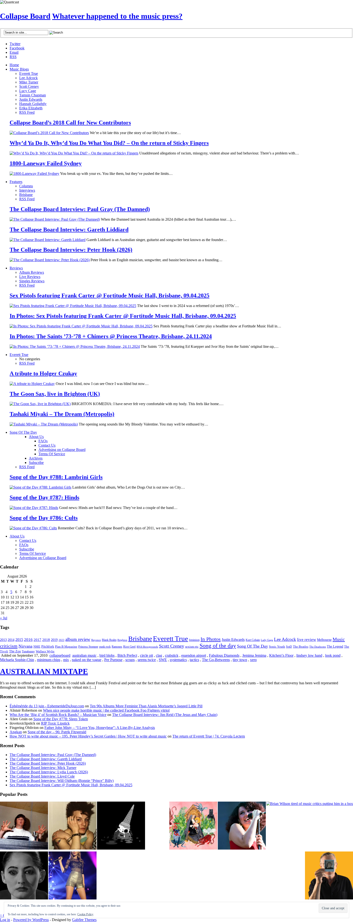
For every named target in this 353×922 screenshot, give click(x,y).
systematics (178, 660)
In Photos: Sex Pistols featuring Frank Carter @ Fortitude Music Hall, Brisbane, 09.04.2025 (123, 316)
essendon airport (193, 655)
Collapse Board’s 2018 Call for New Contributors (70, 122)
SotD (289, 646)
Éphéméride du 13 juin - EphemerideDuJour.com (47, 706)
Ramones (117, 646)
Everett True (28, 73)
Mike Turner (28, 82)
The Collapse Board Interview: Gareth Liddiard (69, 229)
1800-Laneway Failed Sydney (46, 163)
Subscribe (36, 463)
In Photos (211, 639)
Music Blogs (19, 69)
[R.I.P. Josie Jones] (24, 875)
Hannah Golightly (33, 104)
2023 (61, 639)
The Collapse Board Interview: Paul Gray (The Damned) (80, 209)
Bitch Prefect (127, 655)
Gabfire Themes (84, 920)
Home (14, 65)
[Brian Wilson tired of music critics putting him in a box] (309, 804)
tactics (194, 660)
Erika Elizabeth (31, 108)
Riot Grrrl (129, 646)
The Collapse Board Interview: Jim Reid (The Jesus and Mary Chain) (164, 715)
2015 (19, 640)
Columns (26, 186)
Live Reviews (29, 277)
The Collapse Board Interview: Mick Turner (43, 768)
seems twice (147, 660)
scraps (130, 660)
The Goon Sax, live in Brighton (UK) (55, 394)
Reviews (16, 268)
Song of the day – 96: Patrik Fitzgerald (57, 732)
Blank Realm (109, 640)
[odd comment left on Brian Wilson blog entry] (24, 826)
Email (14, 52)
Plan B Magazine (66, 646)
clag (159, 655)
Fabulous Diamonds (224, 655)
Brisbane (26, 195)
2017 (37, 640)
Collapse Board (25, 16)
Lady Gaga (267, 639)
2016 (28, 639)
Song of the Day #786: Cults (44, 518)
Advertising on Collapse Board (61, 450)
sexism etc (192, 646)
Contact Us (46, 445)
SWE (163, 660)
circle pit (146, 655)
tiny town (240, 660)
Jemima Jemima (254, 655)
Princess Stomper (88, 646)
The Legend (335, 646)
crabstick (171, 655)
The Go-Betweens (216, 660)
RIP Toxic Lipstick (55, 723)
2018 (46, 640)
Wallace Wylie (45, 651)
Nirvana (25, 646)
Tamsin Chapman (32, 95)
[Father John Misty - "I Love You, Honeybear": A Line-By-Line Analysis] (193, 826)
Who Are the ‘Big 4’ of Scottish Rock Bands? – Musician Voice (58, 715)
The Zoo (15, 651)
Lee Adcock (28, 78)
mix (66, 660)
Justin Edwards (30, 99)
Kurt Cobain (253, 640)
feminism (194, 640)
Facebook (17, 48)
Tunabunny (28, 651)
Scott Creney (29, 86)
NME (36, 646)
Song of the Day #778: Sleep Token (60, 719)
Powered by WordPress (31, 920)
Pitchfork (47, 646)
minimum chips (48, 660)
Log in (5, 920)
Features (16, 182)
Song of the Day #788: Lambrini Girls (56, 477)
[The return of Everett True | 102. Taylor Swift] (73, 875)
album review (77, 639)
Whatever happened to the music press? (117, 16)
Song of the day (218, 646)
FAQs (43, 441)
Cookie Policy (85, 914)
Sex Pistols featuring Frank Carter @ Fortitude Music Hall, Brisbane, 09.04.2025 (109, 295)
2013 (3, 640)
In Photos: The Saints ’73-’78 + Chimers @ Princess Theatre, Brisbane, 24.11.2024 (111, 336)
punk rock (105, 646)
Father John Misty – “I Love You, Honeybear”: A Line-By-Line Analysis (99, 728)
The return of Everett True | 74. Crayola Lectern (208, 736)
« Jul (3, 618)
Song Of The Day (23, 432)
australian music (84, 655)
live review (306, 639)
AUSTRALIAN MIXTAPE (44, 671)
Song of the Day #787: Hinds (44, 497)
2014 (11, 640)
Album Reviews (31, 272)
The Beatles (300, 646)
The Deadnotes (317, 646)
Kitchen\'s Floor (281, 655)
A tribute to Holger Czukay (43, 373)
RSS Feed (27, 112)
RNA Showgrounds (147, 646)
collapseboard (59, 655)
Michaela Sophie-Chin (17, 660)
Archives (36, 458)
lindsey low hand (309, 655)
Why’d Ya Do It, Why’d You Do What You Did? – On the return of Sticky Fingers (109, 143)
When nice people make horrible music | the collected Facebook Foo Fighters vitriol (106, 710)
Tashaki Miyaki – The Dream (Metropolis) (62, 414)
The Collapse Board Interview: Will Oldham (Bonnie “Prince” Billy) (62, 781)
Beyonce (96, 639)
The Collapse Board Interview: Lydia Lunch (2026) (49, 772)
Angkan (16, 732)
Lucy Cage (27, 91)
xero (253, 660)
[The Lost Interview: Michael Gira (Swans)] (329, 875)
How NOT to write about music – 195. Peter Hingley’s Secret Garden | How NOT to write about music (88, 736)
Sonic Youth (277, 646)
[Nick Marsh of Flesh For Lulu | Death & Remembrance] (73, 826)
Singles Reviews (31, 281)
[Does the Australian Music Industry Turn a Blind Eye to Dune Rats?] (121, 826)
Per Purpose (113, 660)
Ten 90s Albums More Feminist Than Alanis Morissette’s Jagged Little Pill (146, 706)
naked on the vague (86, 660)
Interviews (27, 190)
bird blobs (107, 655)
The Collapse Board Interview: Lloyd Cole (42, 776)
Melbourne (324, 640)
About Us (36, 437)
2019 (54, 640)
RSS (13, 57)
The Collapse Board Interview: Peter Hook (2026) (71, 250)
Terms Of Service (51, 454)
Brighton (122, 639)
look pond (333, 655)
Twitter (15, 44)
